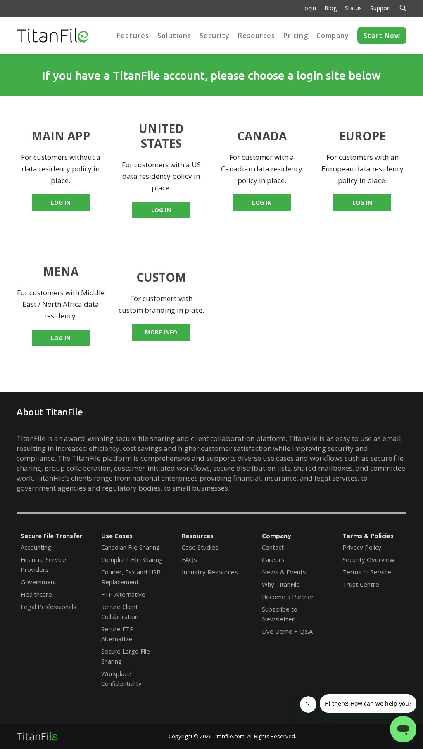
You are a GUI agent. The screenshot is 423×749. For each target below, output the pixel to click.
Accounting (36, 547)
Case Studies (200, 547)
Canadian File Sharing (130, 547)
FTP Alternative (123, 594)
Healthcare (36, 594)
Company (276, 535)
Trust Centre (360, 584)
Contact (273, 547)
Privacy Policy (361, 547)
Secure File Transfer (52, 535)
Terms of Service (366, 572)
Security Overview (368, 559)
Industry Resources (210, 572)
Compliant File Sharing (132, 559)
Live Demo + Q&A (287, 631)
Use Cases (117, 535)
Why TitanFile (281, 584)
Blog (330, 8)
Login (308, 8)
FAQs (189, 559)
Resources (198, 535)
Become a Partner (288, 597)
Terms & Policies (368, 535)
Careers (273, 559)
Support (380, 8)
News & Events (284, 572)
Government (39, 582)
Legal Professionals (48, 606)
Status (353, 8)
